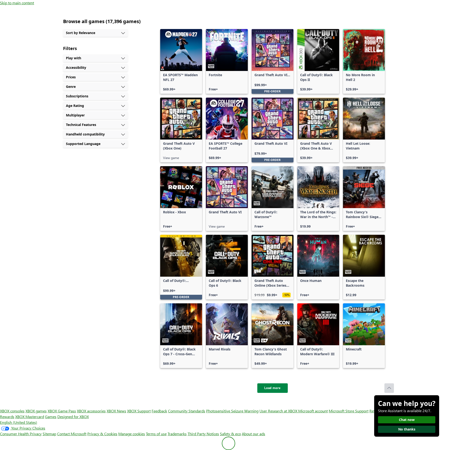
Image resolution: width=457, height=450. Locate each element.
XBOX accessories (91, 410)
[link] (181, 61)
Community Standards (186, 410)
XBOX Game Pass (62, 410)
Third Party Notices (203, 433)
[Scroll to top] (389, 388)
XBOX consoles (12, 410)
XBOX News (116, 410)
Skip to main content (17, 2)
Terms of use (156, 433)
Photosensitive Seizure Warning (232, 410)
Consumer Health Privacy (21, 433)
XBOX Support (139, 410)
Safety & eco (230, 433)
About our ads (253, 433)
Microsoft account (313, 410)
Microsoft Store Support (348, 410)
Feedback (159, 410)
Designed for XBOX (73, 416)
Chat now (407, 419)
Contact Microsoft (71, 433)
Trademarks (177, 433)
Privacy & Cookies (102, 433)
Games (50, 416)
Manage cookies (131, 433)
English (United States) (18, 422)
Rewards (7, 416)
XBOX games (36, 410)
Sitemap (49, 433)
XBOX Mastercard (29, 416)
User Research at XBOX (278, 410)
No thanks (406, 429)
